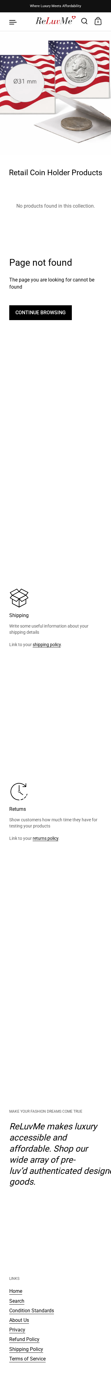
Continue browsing (40, 312)
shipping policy (47, 644)
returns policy (45, 838)
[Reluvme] (55, 21)
